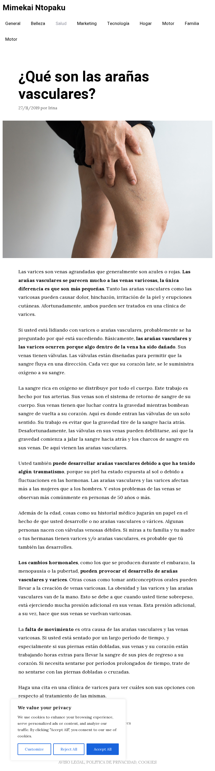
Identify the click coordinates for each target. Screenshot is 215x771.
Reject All (69, 749)
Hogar (146, 23)
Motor (168, 23)
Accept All (102, 749)
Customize (34, 749)
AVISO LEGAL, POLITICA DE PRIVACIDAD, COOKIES (107, 762)
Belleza (38, 23)
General (12, 23)
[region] (68, 729)
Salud (61, 23)
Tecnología (118, 23)
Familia (192, 23)
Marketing (87, 23)
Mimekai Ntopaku (34, 8)
